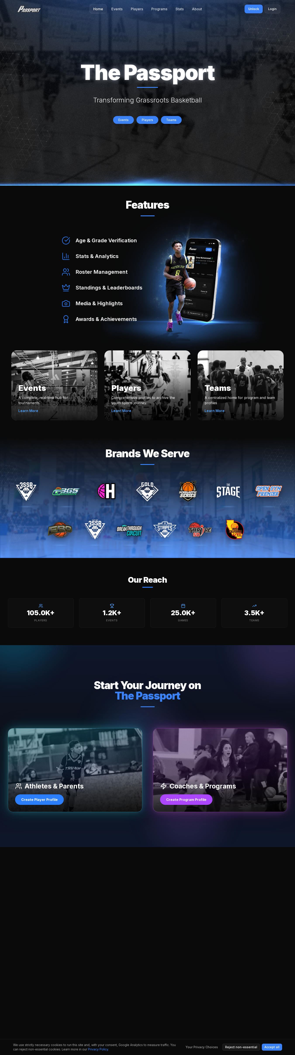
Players (147, 120)
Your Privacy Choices (202, 1047)
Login (272, 9)
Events (123, 120)
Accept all (271, 1047)
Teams (171, 120)
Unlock (253, 9)
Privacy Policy (98, 1049)
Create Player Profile (39, 799)
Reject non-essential (241, 1047)
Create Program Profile (186, 799)
